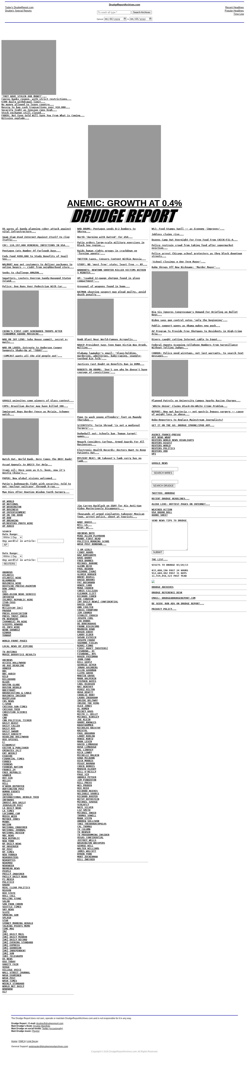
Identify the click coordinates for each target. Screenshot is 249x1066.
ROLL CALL (8, 895)
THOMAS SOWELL (86, 815)
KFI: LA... (84, 524)
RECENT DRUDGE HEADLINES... (171, 498)
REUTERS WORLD (161, 445)
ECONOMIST (8, 745)
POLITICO (8, 882)
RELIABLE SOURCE (88, 793)
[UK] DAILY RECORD (14, 939)
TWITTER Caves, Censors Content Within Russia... (111, 259)
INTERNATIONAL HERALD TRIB (20, 797)
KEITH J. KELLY (87, 714)
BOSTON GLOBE (11, 684)
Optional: (100, 19)
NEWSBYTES (8, 860)
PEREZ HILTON (86, 689)
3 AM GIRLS (84, 549)
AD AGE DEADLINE (13, 665)
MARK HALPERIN (86, 678)
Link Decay (32, 1041)
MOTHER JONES (11, 819)
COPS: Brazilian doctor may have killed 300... (35, 406)
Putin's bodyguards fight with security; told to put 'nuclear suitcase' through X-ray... (36, 485)
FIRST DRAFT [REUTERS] (92, 648)
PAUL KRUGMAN (86, 733)
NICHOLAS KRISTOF (89, 727)
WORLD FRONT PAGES (14, 640)
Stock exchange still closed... (23, 112)
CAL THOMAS (84, 826)
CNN (4, 717)
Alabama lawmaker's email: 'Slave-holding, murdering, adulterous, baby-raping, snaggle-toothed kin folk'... (109, 356)
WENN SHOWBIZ (11, 629)
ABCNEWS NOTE (86, 533)
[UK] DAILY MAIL (13, 934)
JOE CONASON (85, 599)
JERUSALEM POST (12, 805)
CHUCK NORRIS (86, 766)
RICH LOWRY (84, 752)
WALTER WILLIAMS (88, 848)
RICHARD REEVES (87, 790)
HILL (5, 783)
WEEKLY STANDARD (13, 983)
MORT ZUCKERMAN (87, 856)
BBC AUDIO (8, 673)
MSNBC (6, 821)
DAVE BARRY (84, 557)
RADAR (6, 884)
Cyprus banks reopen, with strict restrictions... (36, 99)
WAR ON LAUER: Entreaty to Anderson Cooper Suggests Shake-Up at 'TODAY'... (32, 349)
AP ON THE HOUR (12, 515)
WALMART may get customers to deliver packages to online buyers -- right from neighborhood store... (38, 266)
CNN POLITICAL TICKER (17, 720)
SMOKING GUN (10, 915)
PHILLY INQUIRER (13, 873)
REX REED (83, 788)
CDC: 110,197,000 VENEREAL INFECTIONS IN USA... (35, 245)
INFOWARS (8, 799)
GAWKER (6, 775)
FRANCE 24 (8, 769)
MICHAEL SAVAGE (87, 801)
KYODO (6, 605)
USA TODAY (8, 961)
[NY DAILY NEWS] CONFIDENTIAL (97, 601)
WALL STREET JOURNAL (16, 972)
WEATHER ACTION (162, 509)
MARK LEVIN (84, 741)
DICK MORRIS (85, 760)
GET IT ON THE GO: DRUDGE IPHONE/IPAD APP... (183, 425)
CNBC (5, 714)
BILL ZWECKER (86, 859)
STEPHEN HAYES (86, 681)
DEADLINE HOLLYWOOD (15, 736)
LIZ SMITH (83, 810)
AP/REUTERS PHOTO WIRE (17, 523)
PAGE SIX (83, 774)
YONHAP (6, 635)
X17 (4, 991)
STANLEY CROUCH (87, 615)
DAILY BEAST (10, 723)
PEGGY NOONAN (86, 763)
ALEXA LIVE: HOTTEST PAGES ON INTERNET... (181, 504)
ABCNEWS (7, 660)
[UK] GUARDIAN (11, 947)
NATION (6, 824)
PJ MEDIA (8, 879)
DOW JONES (8, 588)
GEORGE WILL (85, 845)
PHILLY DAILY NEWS (14, 876)
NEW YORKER (9, 854)
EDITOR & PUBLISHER (15, 747)
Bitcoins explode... (15, 118)
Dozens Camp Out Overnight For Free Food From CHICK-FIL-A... (195, 239)
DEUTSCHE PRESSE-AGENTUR (19, 586)
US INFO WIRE (11, 627)
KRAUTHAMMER (85, 725)
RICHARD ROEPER (87, 796)
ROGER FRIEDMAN (87, 656)
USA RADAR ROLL (162, 512)
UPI (154, 453)
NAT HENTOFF (85, 686)
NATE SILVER (85, 807)
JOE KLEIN (83, 719)
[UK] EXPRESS (11, 945)
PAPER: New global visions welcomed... (29, 478)
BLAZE (6, 682)
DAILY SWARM (10, 731)
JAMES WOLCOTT (86, 851)
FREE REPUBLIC (11, 772)
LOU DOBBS (83, 620)
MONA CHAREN (85, 588)
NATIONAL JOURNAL (14, 830)
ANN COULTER (85, 607)
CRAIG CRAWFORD (87, 609)
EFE (4, 591)
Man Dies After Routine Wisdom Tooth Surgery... (35, 492)
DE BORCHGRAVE (86, 623)
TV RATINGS (9, 651)
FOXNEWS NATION (12, 767)
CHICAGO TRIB (11, 709)
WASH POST (8, 978)
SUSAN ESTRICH (86, 637)
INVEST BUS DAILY (14, 802)
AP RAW (6, 517)
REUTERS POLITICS (163, 448)
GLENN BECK (84, 566)
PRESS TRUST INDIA (14, 616)
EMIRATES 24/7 (11, 750)
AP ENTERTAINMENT (14, 512)
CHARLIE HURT (86, 694)
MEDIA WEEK (9, 816)
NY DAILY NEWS (11, 843)
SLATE (6, 912)
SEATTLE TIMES (11, 906)
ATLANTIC (8, 575)
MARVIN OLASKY (86, 769)
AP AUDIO (8, 526)
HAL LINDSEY (85, 749)
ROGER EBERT (85, 631)
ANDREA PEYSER (86, 777)
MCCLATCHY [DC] (12, 607)
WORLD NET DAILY (13, 986)
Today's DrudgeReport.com (19, 7)
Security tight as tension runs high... (29, 110)
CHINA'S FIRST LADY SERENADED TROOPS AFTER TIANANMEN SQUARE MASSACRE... (32, 332)
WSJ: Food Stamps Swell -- (188, 228)
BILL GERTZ (84, 662)
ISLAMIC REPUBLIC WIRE (17, 599)
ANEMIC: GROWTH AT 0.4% (124, 203)
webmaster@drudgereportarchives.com (48, 1046)
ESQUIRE (7, 756)
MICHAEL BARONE (87, 563)
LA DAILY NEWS (11, 808)
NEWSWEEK (8, 865)
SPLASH (6, 917)
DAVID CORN (84, 604)
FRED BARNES (85, 560)
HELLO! (6, 780)
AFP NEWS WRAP (161, 437)
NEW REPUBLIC (11, 838)
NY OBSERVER (10, 846)
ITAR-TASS (8, 602)
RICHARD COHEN (86, 596)
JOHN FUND (83, 659)
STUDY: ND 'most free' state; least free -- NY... (112, 264)
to (128, 19)
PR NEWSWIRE (10, 618)
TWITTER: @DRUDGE (163, 493)
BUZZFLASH (8, 698)
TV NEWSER (83, 832)
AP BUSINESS (10, 509)
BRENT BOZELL (86, 577)
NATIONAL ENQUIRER (14, 827)
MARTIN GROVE (86, 675)
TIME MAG (8, 928)
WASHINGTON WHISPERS (91, 843)
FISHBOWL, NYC (86, 653)
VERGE (6, 967)
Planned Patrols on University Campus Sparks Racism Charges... (196, 400)
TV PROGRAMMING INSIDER (93, 834)
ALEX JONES (84, 705)
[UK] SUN (8, 953)
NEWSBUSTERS (10, 857)
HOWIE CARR (84, 585)
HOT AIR (7, 777)
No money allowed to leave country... (27, 104)
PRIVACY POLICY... (164, 609)
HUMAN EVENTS (11, 791)
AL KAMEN (83, 708)
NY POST (7, 849)
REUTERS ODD (160, 451)
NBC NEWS (8, 835)
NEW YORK (8, 841)
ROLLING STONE (11, 898)
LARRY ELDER (85, 634)
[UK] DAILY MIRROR (14, 936)
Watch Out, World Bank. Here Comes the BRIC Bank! (37, 459)
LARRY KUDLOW (86, 736)
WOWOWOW (7, 989)
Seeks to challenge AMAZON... (22, 272)
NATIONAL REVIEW (13, 832)
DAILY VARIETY (11, 734)
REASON (6, 890)
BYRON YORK (84, 854)
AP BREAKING (10, 520)
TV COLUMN (83, 829)
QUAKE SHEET (160, 515)
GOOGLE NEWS (160, 463)
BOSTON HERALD (11, 687)
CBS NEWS (8, 701)
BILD (5, 676)
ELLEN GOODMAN (86, 670)
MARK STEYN (84, 818)
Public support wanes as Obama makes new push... (186, 325)
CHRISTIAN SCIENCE (14, 712)
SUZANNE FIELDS (87, 642)
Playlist (35, 1031)
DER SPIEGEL (10, 739)
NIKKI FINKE (85, 645)
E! (3, 742)
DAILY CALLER (11, 725)
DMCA (22, 1041)
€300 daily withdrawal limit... (23, 101)
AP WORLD (8, 501)
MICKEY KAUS (85, 711)
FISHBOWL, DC (86, 651)
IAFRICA (7, 794)
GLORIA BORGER (86, 574)
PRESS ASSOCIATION (14, 613)
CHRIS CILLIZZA (87, 590)
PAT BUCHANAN (86, 582)
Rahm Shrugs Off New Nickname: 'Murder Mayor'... (186, 267)
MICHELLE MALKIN (88, 755)
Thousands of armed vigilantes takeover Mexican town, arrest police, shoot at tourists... (110, 515)
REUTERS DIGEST (162, 442)
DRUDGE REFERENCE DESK (167, 592)
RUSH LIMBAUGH (86, 747)
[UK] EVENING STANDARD (17, 942)
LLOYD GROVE (85, 673)
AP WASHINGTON (11, 506)
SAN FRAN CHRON (12, 904)
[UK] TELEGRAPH (12, 956)
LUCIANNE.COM (11, 813)
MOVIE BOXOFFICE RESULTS (19, 654)
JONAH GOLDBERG (87, 667)
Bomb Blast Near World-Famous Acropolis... (107, 339)
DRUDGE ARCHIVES (163, 587)
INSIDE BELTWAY (87, 700)
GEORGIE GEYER (86, 664)
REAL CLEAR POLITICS (16, 887)
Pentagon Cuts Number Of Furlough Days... (31, 250)
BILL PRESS (84, 782)
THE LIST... (160, 559)
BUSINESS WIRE (11, 583)
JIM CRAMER (84, 612)
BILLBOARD (8, 679)
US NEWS (7, 958)
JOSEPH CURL (85, 618)
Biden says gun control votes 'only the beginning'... (189, 320)
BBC (4, 671)
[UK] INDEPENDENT (14, 950)
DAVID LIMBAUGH (87, 744)
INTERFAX (8, 597)
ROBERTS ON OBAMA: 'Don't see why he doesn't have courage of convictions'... (112, 371)
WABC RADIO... (86, 522)
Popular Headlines (234, 10)
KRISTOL (82, 730)
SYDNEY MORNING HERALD (17, 923)
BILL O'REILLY (86, 771)
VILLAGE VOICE (11, 969)
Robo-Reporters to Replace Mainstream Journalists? (187, 419)
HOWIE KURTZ (85, 738)
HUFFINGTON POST (13, 788)
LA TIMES (8, 810)
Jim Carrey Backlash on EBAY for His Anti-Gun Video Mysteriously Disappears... (109, 507)
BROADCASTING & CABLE (17, 692)
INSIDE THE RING (88, 703)
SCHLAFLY (83, 804)
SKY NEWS (8, 909)
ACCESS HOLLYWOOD (14, 662)
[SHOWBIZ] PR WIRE (14, 621)
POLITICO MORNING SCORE (93, 541)
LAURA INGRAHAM (87, 697)
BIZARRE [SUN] (86, 571)
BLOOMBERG (8, 580)
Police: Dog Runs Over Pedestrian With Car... (34, 286)
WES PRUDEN (84, 785)
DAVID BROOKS (86, 579)
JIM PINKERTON (86, 779)
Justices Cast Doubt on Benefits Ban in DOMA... (110, 364)
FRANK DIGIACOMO (88, 626)
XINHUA (6, 632)
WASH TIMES (9, 980)
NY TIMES (8, 851)
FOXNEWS (7, 764)
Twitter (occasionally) (52, 1028)
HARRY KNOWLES (86, 722)
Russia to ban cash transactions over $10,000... (35, 107)
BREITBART (8, 690)
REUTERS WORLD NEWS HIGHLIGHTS (173, 440)
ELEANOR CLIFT (86, 593)
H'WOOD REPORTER (13, 786)
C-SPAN (6, 703)
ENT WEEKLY (9, 753)
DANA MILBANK (86, 758)
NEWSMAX (7, 862)
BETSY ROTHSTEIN (88, 799)
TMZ (4, 931)
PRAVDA (6, 610)
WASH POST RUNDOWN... (91, 544)
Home (14, 1041)
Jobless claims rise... (168, 234)
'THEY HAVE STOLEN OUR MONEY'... (24, 96)
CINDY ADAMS (85, 552)
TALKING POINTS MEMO (16, 926)
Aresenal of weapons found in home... (103, 286)
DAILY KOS (8, 728)
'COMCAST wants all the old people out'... (32, 355)
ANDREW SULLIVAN (88, 821)
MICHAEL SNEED (86, 812)
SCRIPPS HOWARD (12, 624)
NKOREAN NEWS (11, 868)
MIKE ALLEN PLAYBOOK (91, 535)
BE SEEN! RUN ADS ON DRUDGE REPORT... (178, 603)
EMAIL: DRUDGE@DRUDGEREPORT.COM (173, 598)
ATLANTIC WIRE (11, 577)
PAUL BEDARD (85, 568)
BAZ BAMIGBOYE (86, 555)
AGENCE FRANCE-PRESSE (166, 434)
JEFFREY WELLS (86, 840)
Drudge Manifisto (41, 1026)
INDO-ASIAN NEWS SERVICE (19, 594)
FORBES (6, 761)
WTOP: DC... (85, 527)
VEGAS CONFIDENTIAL (90, 837)
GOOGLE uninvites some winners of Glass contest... (38, 400)
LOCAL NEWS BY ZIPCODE (17, 646)
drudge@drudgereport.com (49, 1023)
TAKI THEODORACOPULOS (91, 823)
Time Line (239, 14)
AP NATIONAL (10, 504)
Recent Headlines (234, 7)
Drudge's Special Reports (18, 10)
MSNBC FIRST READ (89, 538)
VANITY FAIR (10, 964)
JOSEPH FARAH (86, 640)
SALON (6, 901)
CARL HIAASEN (86, 684)
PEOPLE (6, 871)
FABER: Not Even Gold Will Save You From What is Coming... (43, 115)
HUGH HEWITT (85, 692)
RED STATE (8, 893)
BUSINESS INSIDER (14, 695)
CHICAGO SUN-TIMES (14, 706)
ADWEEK (6, 668)
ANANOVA (7, 572)
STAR (5, 920)
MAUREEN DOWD (86, 629)
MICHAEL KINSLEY (88, 716)
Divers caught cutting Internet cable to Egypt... (187, 339)
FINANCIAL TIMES (13, 758)
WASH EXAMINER (11, 975)
